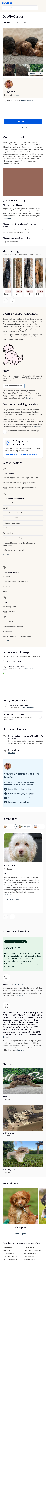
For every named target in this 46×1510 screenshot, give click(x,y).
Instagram (11, 753)
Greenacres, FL (29, 1259)
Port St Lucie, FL (8, 1247)
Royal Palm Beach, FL (10, 1256)
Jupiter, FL (6, 1250)
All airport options (27, 708)
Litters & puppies (19, 22)
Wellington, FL (29, 1256)
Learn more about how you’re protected (21, 455)
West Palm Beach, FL (10, 1259)
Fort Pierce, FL (29, 1247)
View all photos (35, 73)
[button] (23, 46)
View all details (13, 899)
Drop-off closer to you (28, 100)
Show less (17, 163)
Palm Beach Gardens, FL (32, 1250)
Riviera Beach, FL (30, 1253)
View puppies (20, 1234)
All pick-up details (27, 668)
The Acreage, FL (8, 1253)
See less (6, 554)
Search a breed (12, 8)
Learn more (15, 964)
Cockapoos (16, 95)
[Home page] (7, 3)
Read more (7, 218)
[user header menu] (42, 8)
